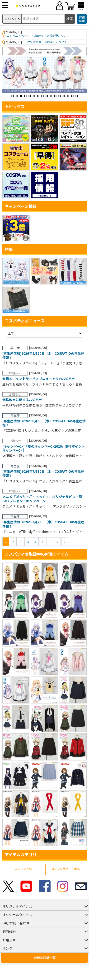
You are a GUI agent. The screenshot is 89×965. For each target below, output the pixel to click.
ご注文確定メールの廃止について (45, 42)
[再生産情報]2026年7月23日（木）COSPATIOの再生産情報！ (43, 524)
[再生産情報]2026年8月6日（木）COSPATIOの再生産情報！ (44, 423)
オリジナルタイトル (17, 914)
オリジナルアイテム (17, 906)
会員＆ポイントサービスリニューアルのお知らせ (38, 379)
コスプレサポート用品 (65, 869)
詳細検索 (82, 19)
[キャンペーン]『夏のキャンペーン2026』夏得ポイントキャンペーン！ (43, 448)
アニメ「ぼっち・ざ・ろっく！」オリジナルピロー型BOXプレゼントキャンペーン (42, 499)
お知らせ (9, 940)
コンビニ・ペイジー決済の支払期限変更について (38, 36)
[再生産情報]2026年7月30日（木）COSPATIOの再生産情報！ (43, 473)
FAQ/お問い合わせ (16, 923)
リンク (7, 948)
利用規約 (9, 931)
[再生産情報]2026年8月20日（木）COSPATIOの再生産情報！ (43, 355)
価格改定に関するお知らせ (22, 400)
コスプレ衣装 (23, 869)
